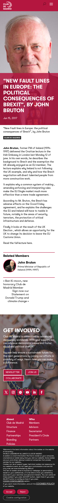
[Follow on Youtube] (27, 392)
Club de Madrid (12, 138)
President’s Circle (39, 435)
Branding (11, 439)
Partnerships (13, 435)
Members (34, 422)
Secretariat (35, 431)
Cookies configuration (16, 497)
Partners (34, 439)
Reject (22, 492)
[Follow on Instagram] (13, 392)
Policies (10, 444)
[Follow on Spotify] (20, 392)
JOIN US (32, 372)
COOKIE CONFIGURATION (13, 481)
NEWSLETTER (12, 372)
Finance (10, 431)
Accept (9, 492)
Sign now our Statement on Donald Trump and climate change (17, 296)
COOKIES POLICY (45, 483)
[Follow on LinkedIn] (34, 392)
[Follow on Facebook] (41, 392)
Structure (11, 427)
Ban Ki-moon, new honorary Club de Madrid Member (15, 284)
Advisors (33, 427)
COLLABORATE (13, 378)
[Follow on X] (6, 392)
